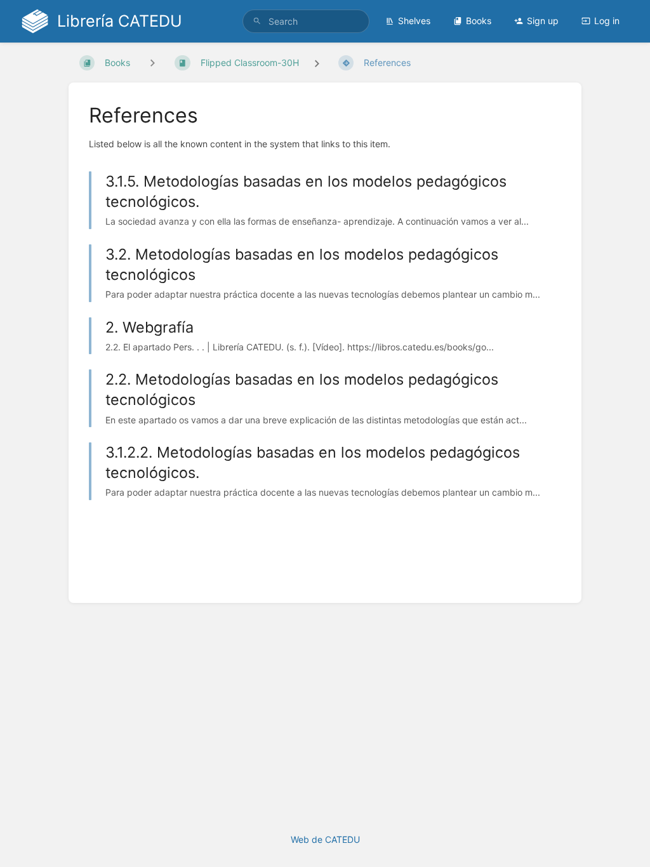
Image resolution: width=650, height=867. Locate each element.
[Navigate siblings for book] (152, 62)
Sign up (543, 20)
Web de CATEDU (325, 839)
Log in (607, 20)
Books (478, 20)
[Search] (257, 21)
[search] (305, 21)
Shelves (414, 20)
